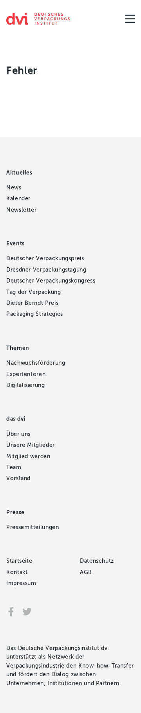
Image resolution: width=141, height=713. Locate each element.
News (14, 187)
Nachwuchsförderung (35, 363)
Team (14, 467)
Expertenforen (25, 374)
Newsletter (21, 210)
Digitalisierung (25, 385)
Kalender (18, 198)
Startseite (19, 561)
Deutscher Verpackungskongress (51, 280)
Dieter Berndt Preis (32, 303)
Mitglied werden (28, 456)
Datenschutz (97, 561)
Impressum (21, 583)
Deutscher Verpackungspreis (45, 258)
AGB (86, 572)
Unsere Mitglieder (30, 445)
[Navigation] (130, 18)
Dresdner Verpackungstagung (46, 269)
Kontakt (16, 572)
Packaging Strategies (34, 314)
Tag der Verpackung (33, 292)
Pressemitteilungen (32, 527)
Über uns (18, 434)
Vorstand (18, 478)
